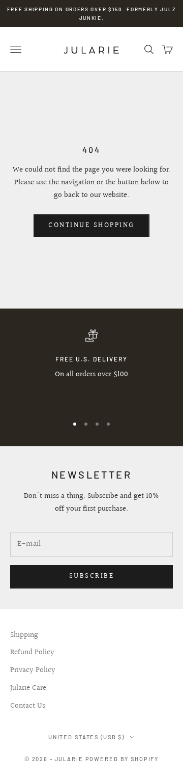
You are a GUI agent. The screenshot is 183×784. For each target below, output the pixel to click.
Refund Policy (32, 652)
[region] (91, 367)
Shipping (24, 635)
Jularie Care (28, 688)
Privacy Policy (32, 670)
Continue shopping (91, 225)
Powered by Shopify (122, 758)
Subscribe (91, 576)
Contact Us (27, 706)
